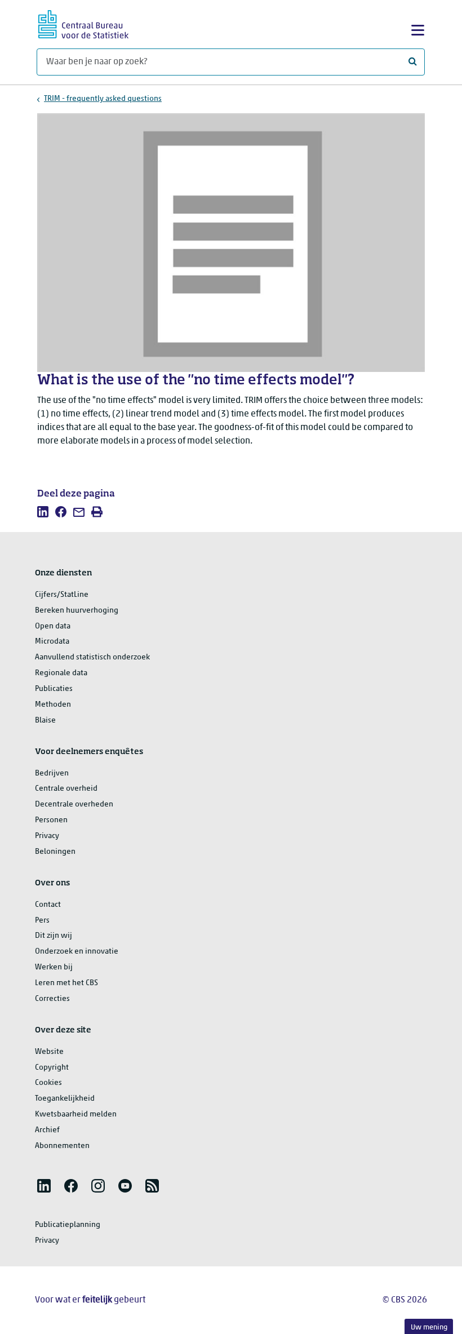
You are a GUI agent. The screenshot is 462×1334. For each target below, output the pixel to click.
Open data (52, 626)
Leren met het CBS (66, 983)
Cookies (48, 1083)
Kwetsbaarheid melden (76, 1114)
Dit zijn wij (53, 935)
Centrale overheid (66, 788)
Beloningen (55, 852)
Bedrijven (52, 773)
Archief (47, 1130)
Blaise (45, 720)
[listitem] (43, 511)
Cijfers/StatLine (61, 595)
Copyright (52, 1067)
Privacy (47, 836)
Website (49, 1052)
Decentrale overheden (74, 804)
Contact (48, 904)
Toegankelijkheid (65, 1098)
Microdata (52, 641)
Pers (42, 920)
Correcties (52, 999)
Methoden (53, 704)
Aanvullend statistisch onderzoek (92, 657)
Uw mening (429, 1327)
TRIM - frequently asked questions (103, 99)
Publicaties (54, 689)
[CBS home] (83, 23)
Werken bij (54, 967)
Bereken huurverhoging (76, 610)
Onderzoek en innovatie (76, 951)
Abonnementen (62, 1146)
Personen (51, 820)
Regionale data (61, 673)
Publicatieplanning (67, 1225)
